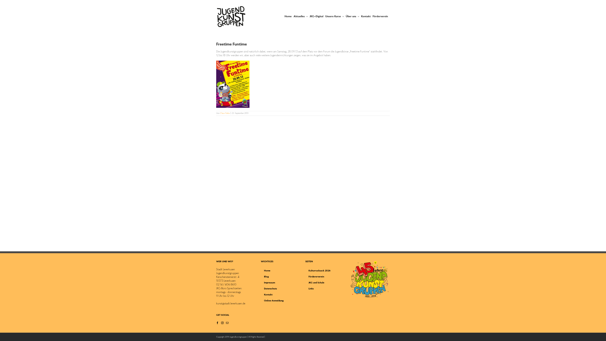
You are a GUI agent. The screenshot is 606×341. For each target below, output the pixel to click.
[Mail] (227, 323)
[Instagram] (222, 323)
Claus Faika (225, 113)
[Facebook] (217, 323)
